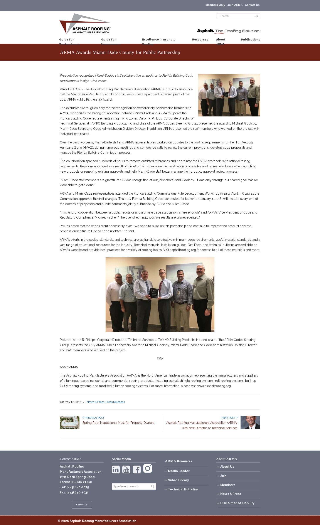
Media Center (179, 471)
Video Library (178, 480)
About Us (227, 466)
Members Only (215, 5)
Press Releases (115, 402)
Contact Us (252, 5)
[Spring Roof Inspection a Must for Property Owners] (69, 428)
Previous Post (94, 417)
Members (227, 485)
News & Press (95, 402)
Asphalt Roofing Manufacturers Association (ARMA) (85, 23)
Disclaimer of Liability (237, 503)
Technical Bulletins (183, 489)
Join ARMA (235, 5)
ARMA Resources (178, 461)
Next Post (228, 417)
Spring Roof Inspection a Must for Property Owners (118, 422)
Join (223, 476)
